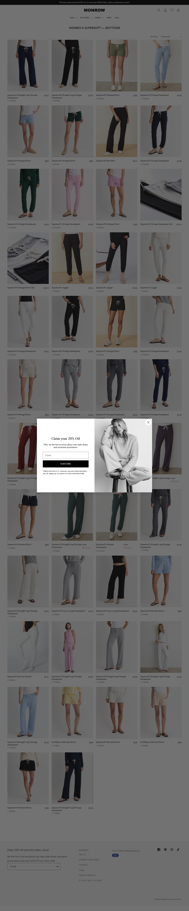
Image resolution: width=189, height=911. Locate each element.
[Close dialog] (148, 422)
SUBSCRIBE (65, 464)
